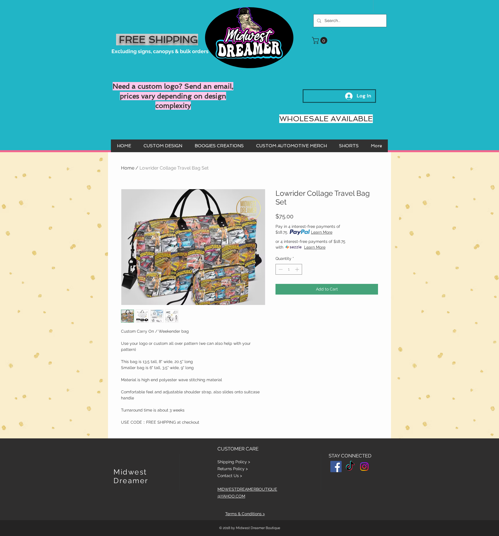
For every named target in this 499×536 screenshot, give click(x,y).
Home (127, 168)
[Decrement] (280, 269)
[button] (320, 40)
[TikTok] (350, 466)
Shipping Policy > (233, 461)
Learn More (321, 232)
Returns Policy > (232, 468)
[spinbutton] (289, 269)
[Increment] (297, 269)
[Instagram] (364, 466)
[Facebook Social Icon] (336, 466)
